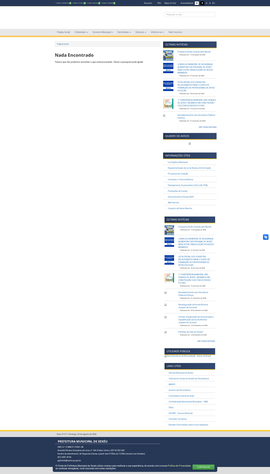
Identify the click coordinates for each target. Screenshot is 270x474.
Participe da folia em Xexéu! (190, 332)
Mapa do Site (170, 3)
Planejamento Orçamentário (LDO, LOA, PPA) (187, 185)
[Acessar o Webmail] (209, 434)
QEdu (170, 407)
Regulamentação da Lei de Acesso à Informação (189, 168)
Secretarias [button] (123, 32)
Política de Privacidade (179, 465)
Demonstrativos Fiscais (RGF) (180, 197)
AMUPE (171, 384)
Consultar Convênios (177, 419)
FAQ (159, 3)
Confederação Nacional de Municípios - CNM (188, 402)
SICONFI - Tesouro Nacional (180, 413)
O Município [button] (80, 32)
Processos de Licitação (177, 174)
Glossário (148, 3)
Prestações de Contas (177, 191)
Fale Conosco (175, 32)
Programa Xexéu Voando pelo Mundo (194, 52)
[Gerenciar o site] (213, 434)
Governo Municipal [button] (102, 32)
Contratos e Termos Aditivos (180, 179)
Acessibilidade (186, 3)
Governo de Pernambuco (179, 390)
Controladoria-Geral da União (181, 396)
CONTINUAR (203, 467)
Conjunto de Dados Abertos (179, 208)
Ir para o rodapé (108, 3)
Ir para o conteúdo (63, 3)
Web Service (173, 202)
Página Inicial (63, 32)
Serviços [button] (139, 32)
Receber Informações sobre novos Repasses (188, 425)
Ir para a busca (93, 3)
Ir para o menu (79, 3)
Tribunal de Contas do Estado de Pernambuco (188, 378)
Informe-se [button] (156, 32)
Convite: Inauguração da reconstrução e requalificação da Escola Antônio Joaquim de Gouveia (195, 320)
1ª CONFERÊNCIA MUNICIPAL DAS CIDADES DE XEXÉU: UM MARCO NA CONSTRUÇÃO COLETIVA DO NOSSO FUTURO (197, 103)
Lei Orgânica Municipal (177, 162)
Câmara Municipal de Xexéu (180, 373)
